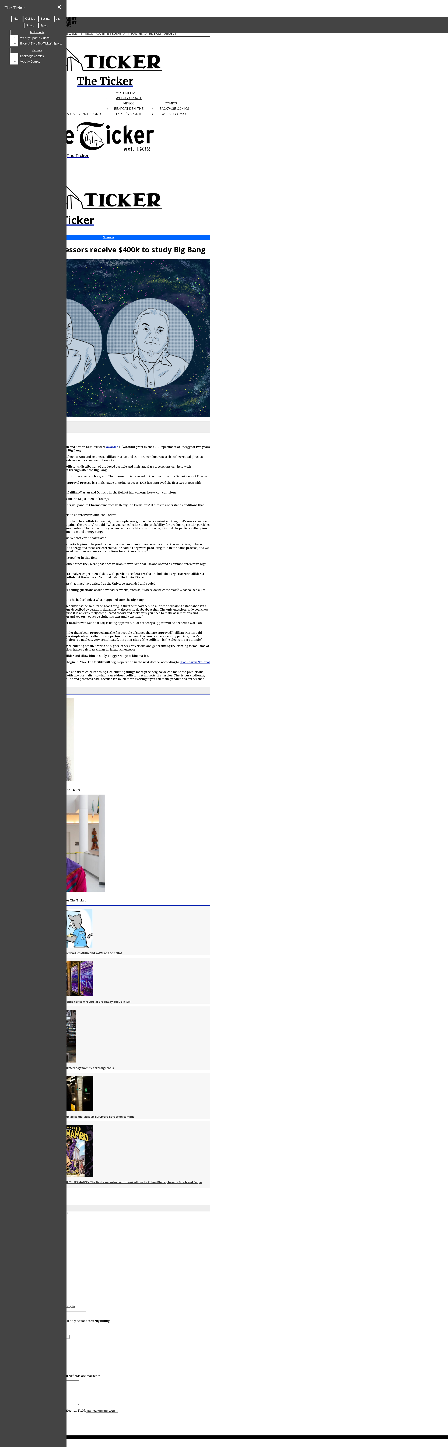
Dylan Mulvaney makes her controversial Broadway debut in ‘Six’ (86, 1002)
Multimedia (125, 93)
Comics (171, 103)
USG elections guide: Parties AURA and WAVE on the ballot (81, 953)
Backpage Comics (174, 108)
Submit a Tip (121, 33)
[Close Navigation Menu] (59, 7)
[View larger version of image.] (105, 338)
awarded (112, 447)
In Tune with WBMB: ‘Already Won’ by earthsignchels (77, 1068)
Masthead (138, 33)
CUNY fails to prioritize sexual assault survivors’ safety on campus (87, 1117)
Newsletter (74, 33)
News (17, 18)
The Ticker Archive (161, 33)
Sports (96, 114)
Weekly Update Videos (35, 38)
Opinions (31, 18)
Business (46, 18)
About (90, 33)
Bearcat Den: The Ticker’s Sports (41, 43)
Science (82, 114)
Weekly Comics (174, 114)
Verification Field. (73, 1410)
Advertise (103, 33)
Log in (70, 1306)
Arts (71, 114)
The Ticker (14, 7)
